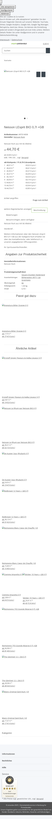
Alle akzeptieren (8, 7)
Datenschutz (17, 40)
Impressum (5, 40)
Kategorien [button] (7, 733)
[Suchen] (48, 50)
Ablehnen (5, 13)
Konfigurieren (7, 10)
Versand (24, 157)
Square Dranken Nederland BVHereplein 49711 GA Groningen (33, 277)
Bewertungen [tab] (12, 215)
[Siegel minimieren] (16, 779)
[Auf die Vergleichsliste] (38, 74)
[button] (36, 43)
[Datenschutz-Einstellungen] (1, 1)
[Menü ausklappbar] (5, 44)
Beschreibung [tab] (39, 210)
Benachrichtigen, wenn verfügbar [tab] (20, 220)
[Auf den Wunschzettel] (43, 74)
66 (23, 283)
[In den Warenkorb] (6, 68)
